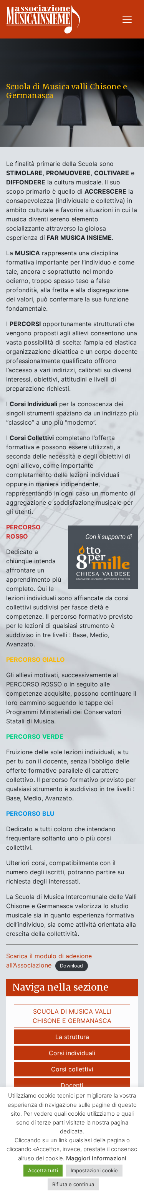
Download (71, 966)
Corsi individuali (72, 1053)
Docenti (72, 1085)
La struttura (72, 1037)
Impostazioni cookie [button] (94, 1170)
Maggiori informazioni (96, 1158)
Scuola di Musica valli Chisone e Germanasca (72, 1016)
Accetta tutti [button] (43, 1170)
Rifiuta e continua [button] (73, 1184)
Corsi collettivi (72, 1069)
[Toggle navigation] (127, 19)
